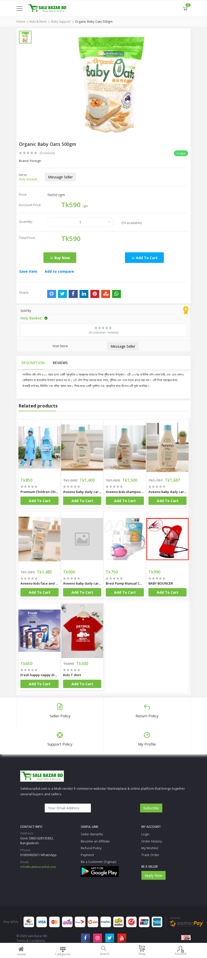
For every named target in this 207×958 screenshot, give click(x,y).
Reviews (60, 362)
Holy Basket (28, 179)
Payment (87, 855)
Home (20, 21)
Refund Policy (91, 848)
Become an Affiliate (95, 841)
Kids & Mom (38, 21)
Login (145, 834)
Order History (151, 841)
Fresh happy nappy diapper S (39, 675)
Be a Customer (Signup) (98, 861)
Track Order (150, 855)
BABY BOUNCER (160, 583)
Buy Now (61, 257)
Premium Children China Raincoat (39, 491)
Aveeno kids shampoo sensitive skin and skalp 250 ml (125, 491)
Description (33, 362)
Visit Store (60, 346)
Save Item (28, 271)
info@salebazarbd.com (38, 866)
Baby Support (61, 21)
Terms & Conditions (30, 941)
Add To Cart (39, 500)
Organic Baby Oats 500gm (94, 21)
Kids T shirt (72, 675)
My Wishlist (149, 848)
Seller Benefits (92, 834)
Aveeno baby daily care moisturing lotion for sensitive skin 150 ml (82, 583)
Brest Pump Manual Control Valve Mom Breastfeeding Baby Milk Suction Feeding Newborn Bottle (125, 583)
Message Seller (60, 177)
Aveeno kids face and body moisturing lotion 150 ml (39, 583)
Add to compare (59, 271)
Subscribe (151, 808)
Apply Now (153, 875)
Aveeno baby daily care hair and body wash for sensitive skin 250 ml (82, 491)
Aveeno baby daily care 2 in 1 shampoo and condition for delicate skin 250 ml (167, 491)
